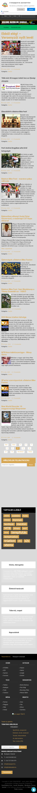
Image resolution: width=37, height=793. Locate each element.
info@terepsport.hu (9, 764)
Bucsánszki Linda (15, 27)
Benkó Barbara (24, 685)
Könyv (22, 707)
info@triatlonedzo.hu (10, 767)
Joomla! (4, 787)
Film (21, 704)
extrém (16, 516)
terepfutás (18, 532)
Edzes (5, 16)
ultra (19, 541)
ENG (19, 16)
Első (6, 444)
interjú (7, 520)
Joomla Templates (18, 785)
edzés (6, 516)
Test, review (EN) (18, 741)
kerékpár (9, 524)
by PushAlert (6, 11)
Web (4, 707)
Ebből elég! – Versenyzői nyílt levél (17, 36)
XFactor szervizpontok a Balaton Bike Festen (18, 381)
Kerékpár (5, 687)
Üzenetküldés (7, 772)
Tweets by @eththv (7, 721)
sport (25, 528)
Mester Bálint (24, 692)
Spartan (5, 673)
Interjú (14, 16)
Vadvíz (22, 670)
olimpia (17, 528)
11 (23, 448)
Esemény (22, 709)
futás (25, 516)
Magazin (5, 704)
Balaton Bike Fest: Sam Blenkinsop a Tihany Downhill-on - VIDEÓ (17, 290)
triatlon (9, 541)
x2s (27, 540)
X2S (4, 670)
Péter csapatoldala (6, 248)
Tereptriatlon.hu (6, 656)
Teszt (10, 16)
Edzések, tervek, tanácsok (21, 733)
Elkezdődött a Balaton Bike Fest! (14, 112)
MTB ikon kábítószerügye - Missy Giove (16, 353)
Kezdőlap (6, 27)
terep (6, 532)
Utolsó (30, 451)
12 (29, 448)
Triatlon (5, 685)
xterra (8, 545)
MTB (7, 528)
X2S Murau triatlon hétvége (13, 317)
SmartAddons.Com (7, 785)
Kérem (31, 9)
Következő (21, 451)
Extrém (22, 675)
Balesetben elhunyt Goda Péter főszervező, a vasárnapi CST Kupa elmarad (16, 218)
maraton (21, 524)
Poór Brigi (23, 687)
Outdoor (5, 692)
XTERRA (5, 668)
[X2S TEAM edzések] (18, 22)
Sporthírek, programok (19, 730)
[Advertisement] (18, 487)
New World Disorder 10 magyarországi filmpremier (13, 407)
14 (12, 451)
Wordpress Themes (30, 785)
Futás (4, 690)
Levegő (22, 673)
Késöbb (20, 9)
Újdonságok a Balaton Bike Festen (16, 260)
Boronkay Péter (24, 690)
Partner (5, 702)
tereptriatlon (11, 537)
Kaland (22, 668)
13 (6, 451)
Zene (21, 702)
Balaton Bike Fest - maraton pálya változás (16, 180)
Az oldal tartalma (18, 738)
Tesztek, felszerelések (19, 735)
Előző (13, 444)
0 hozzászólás (16, 69)
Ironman (17, 520)
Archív (10, 71)
